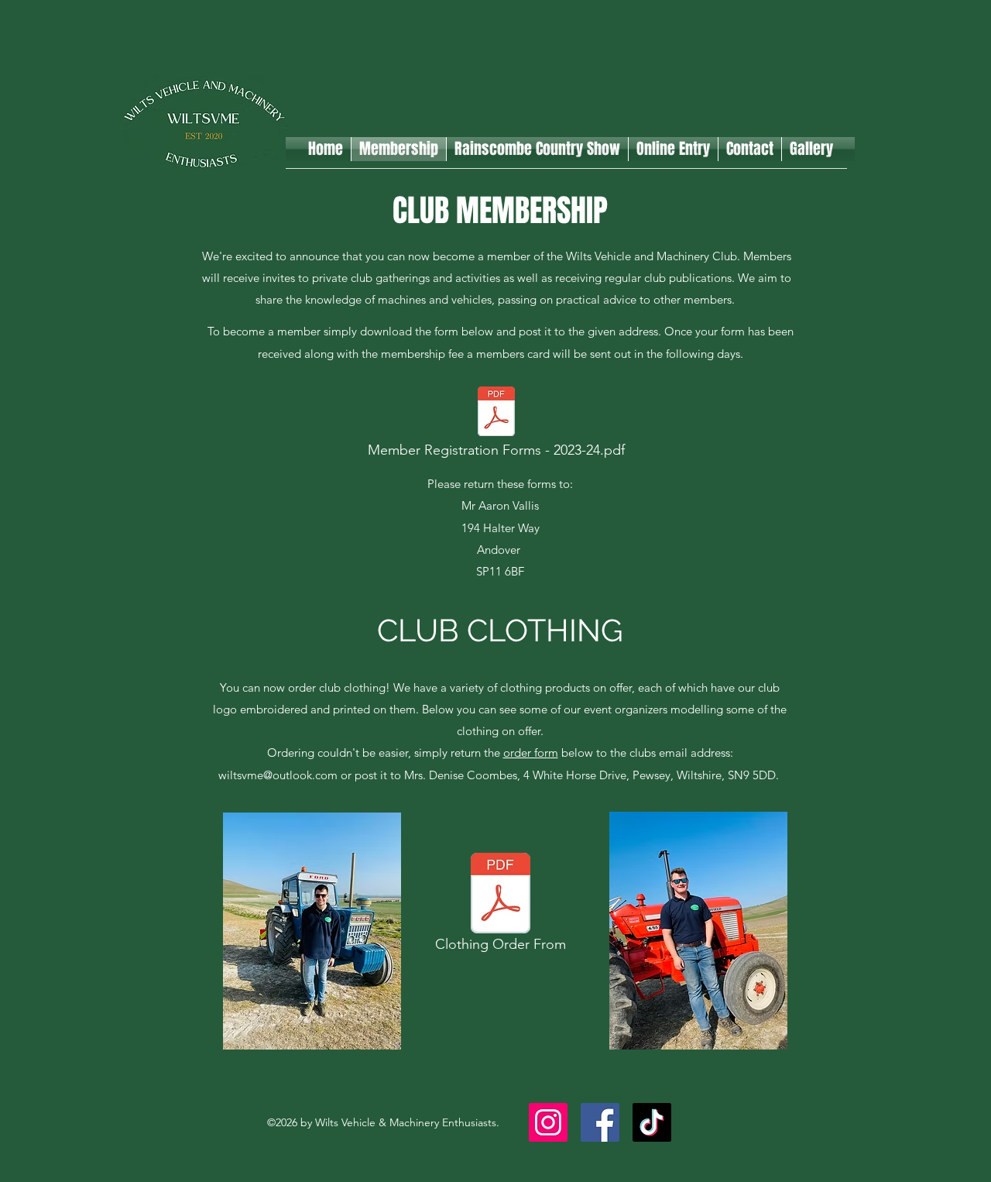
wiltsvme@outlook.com (278, 775)
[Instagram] (548, 1122)
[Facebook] (600, 1122)
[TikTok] (652, 1122)
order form (530, 752)
